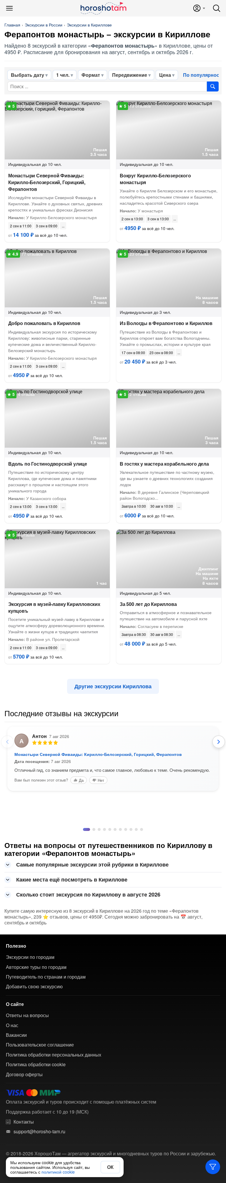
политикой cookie (58, 1172)
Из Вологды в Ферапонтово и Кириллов (166, 323)
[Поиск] (217, 8)
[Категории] (212, 1166)
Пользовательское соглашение (40, 1044)
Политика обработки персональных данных (53, 1054)
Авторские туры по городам (36, 967)
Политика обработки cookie (36, 1064)
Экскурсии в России (43, 24)
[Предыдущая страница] (7, 741)
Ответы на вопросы (27, 1015)
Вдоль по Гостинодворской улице (47, 463)
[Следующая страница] (218, 741)
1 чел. (62, 74)
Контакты (24, 1121)
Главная (12, 24)
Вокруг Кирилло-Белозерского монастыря (155, 179)
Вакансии (16, 1035)
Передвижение (129, 74)
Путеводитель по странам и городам (46, 976)
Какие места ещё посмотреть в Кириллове (71, 879)
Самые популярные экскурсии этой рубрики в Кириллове (92, 864)
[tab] (84, 829)
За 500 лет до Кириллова (148, 604)
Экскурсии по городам (30, 957)
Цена (165, 74)
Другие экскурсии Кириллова (113, 686)
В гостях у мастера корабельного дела (164, 463)
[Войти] (199, 8)
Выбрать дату (27, 74)
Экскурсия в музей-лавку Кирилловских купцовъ (54, 607)
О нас (12, 1025)
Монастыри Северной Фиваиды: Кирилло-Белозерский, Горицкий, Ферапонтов (46, 182)
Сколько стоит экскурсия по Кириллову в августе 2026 (88, 894)
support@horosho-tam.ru (39, 1131)
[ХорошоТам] (103, 8)
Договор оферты (24, 1074)
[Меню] (9, 8)
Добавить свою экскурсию (34, 986)
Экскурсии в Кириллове (89, 24)
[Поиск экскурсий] (213, 86)
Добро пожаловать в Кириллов (44, 323)
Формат (91, 74)
